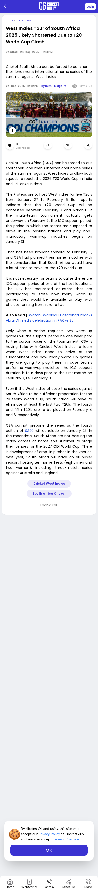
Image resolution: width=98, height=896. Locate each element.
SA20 (29, 430)
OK (49, 850)
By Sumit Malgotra (53, 86)
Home (10, 20)
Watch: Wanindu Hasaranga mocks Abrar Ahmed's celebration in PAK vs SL (49, 318)
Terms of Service (66, 839)
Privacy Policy (49, 834)
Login (90, 6)
